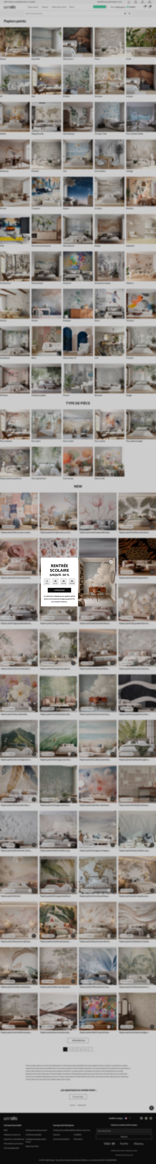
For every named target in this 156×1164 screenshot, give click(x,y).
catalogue (59, 590)
